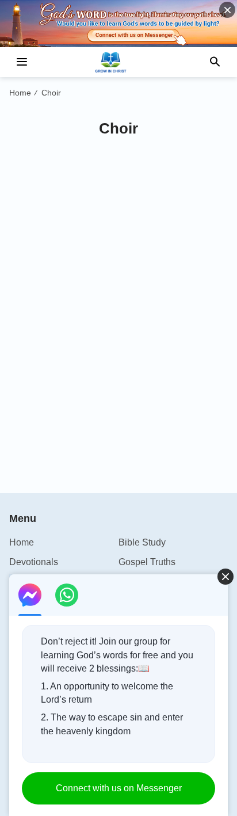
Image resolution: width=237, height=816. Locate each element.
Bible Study (142, 542)
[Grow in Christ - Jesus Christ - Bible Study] (118, 62)
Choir (51, 92)
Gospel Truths (146, 562)
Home (20, 92)
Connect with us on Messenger (119, 788)
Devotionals (33, 562)
